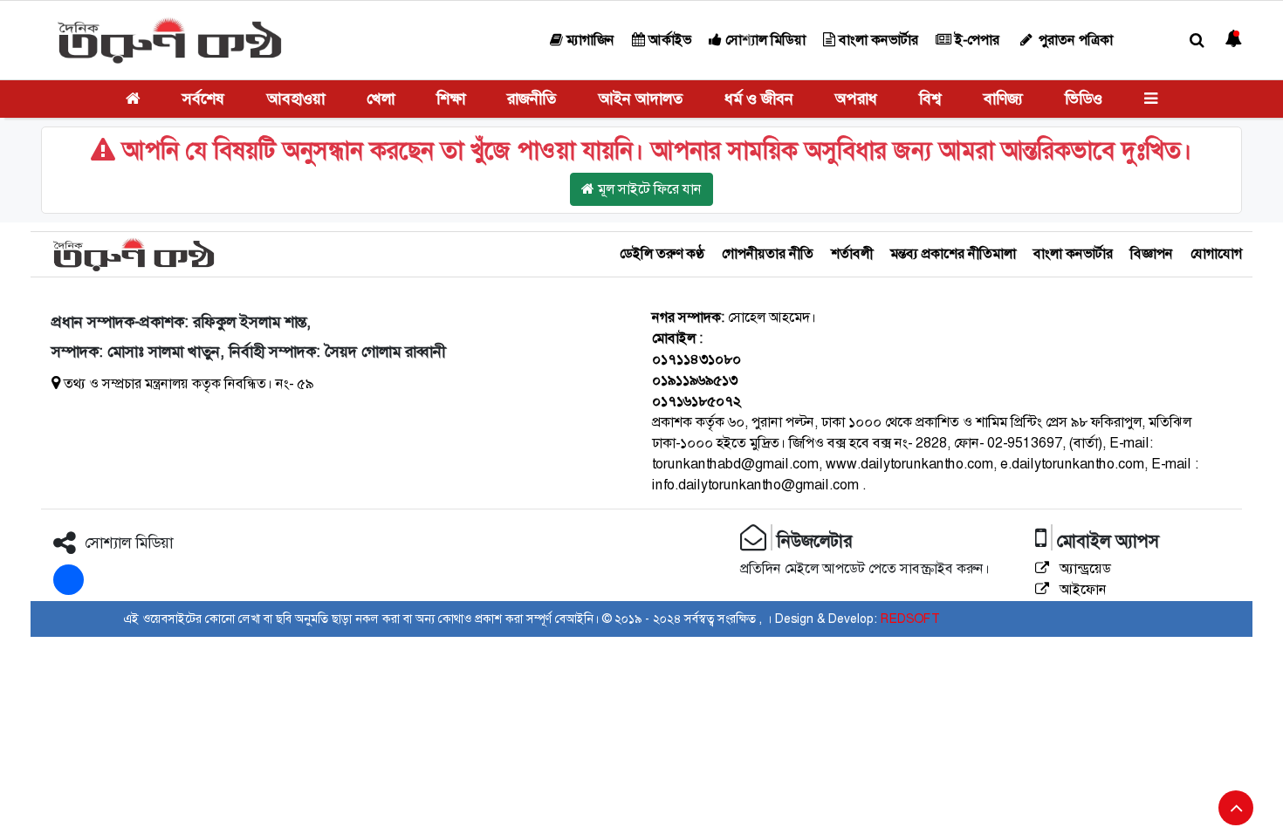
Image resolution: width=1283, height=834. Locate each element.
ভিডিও (1083, 98)
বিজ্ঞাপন (1151, 253)
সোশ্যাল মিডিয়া (764, 40)
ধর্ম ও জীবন (758, 98)
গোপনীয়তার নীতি (767, 253)
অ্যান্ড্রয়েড (1083, 568)
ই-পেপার (975, 40)
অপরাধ (856, 98)
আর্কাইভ (668, 40)
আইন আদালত (641, 98)
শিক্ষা (450, 98)
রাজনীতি (531, 98)
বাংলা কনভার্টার (876, 40)
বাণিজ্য (1003, 98)
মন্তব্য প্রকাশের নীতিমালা (953, 253)
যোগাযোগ (1216, 253)
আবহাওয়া (296, 98)
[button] (1197, 40)
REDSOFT (910, 618)
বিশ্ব (930, 98)
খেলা (381, 98)
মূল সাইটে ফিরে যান (648, 189)
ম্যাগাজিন (588, 40)
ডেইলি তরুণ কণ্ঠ (662, 253)
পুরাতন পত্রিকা (1074, 40)
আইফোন (1081, 589)
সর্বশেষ (203, 98)
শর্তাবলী (852, 253)
